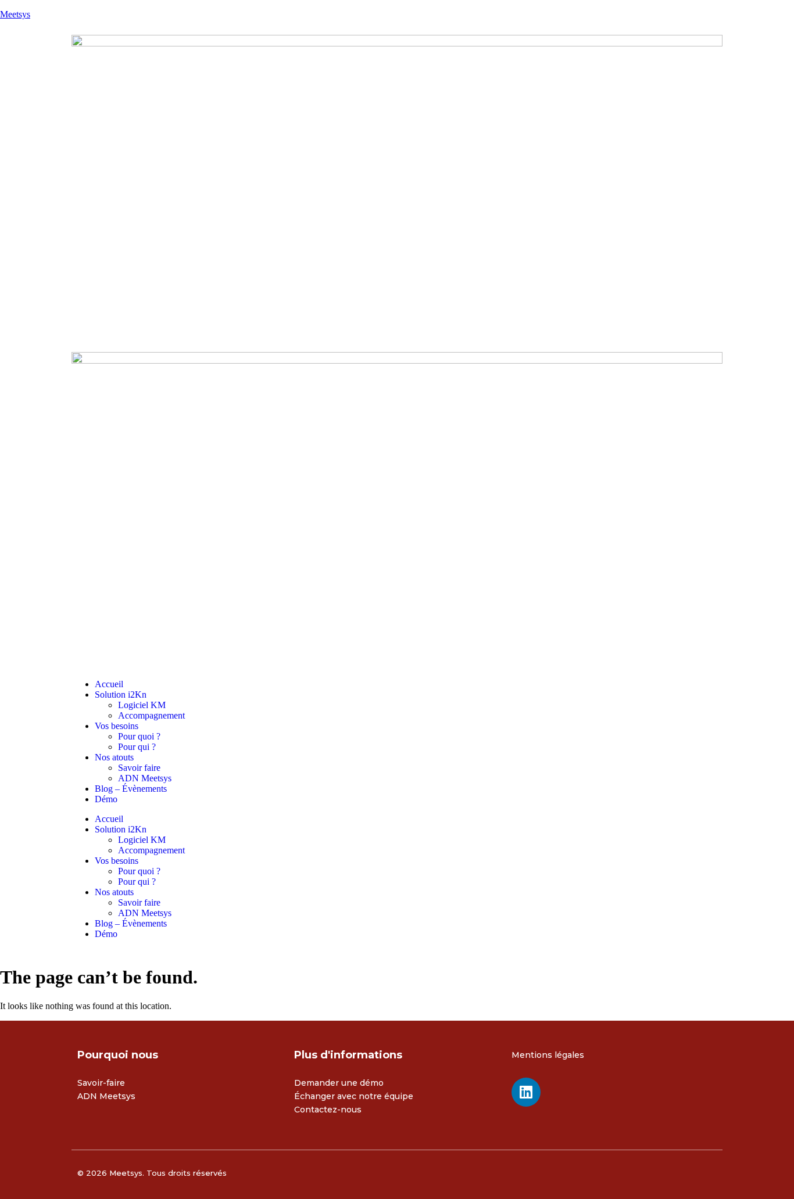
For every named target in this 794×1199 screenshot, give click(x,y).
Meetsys (15, 14)
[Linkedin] (526, 1092)
